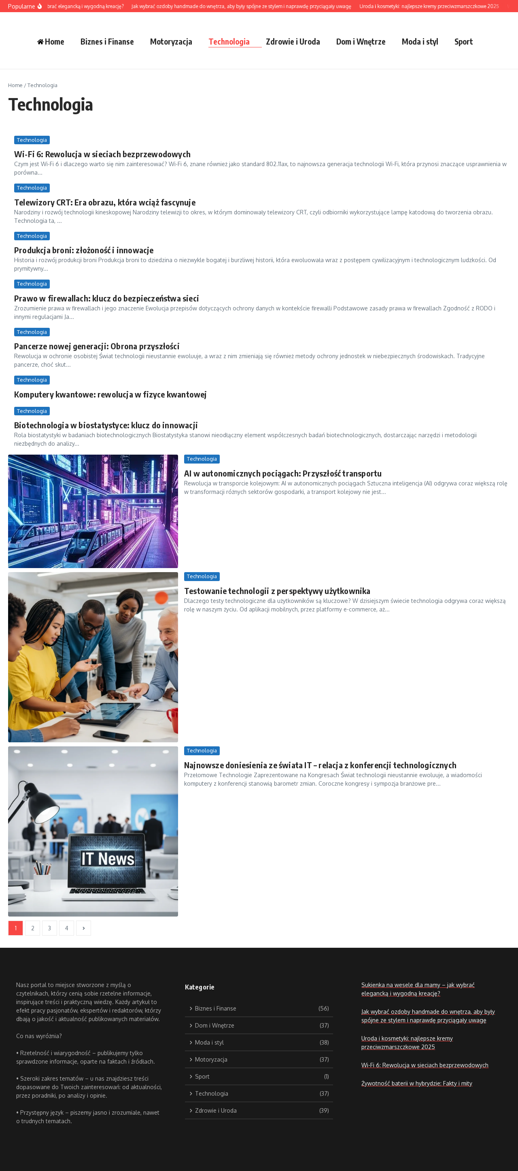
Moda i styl (420, 41)
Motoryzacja (171, 41)
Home (15, 85)
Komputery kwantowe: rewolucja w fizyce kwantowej (110, 394)
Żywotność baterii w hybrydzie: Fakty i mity (416, 1083)
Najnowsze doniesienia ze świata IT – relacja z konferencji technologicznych (320, 765)
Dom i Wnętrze (361, 41)
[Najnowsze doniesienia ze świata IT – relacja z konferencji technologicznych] (93, 831)
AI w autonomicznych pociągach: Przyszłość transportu (283, 473)
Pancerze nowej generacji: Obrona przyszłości (97, 346)
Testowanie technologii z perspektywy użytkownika (277, 591)
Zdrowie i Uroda (293, 41)
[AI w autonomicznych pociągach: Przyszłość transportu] (93, 511)
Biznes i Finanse (107, 41)
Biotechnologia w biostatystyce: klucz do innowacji (106, 425)
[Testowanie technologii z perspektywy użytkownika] (93, 657)
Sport (463, 41)
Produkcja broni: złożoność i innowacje (84, 250)
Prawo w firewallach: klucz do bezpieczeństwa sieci (106, 298)
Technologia (229, 41)
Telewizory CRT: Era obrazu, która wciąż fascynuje (104, 202)
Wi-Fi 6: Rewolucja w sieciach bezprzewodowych (102, 154)
